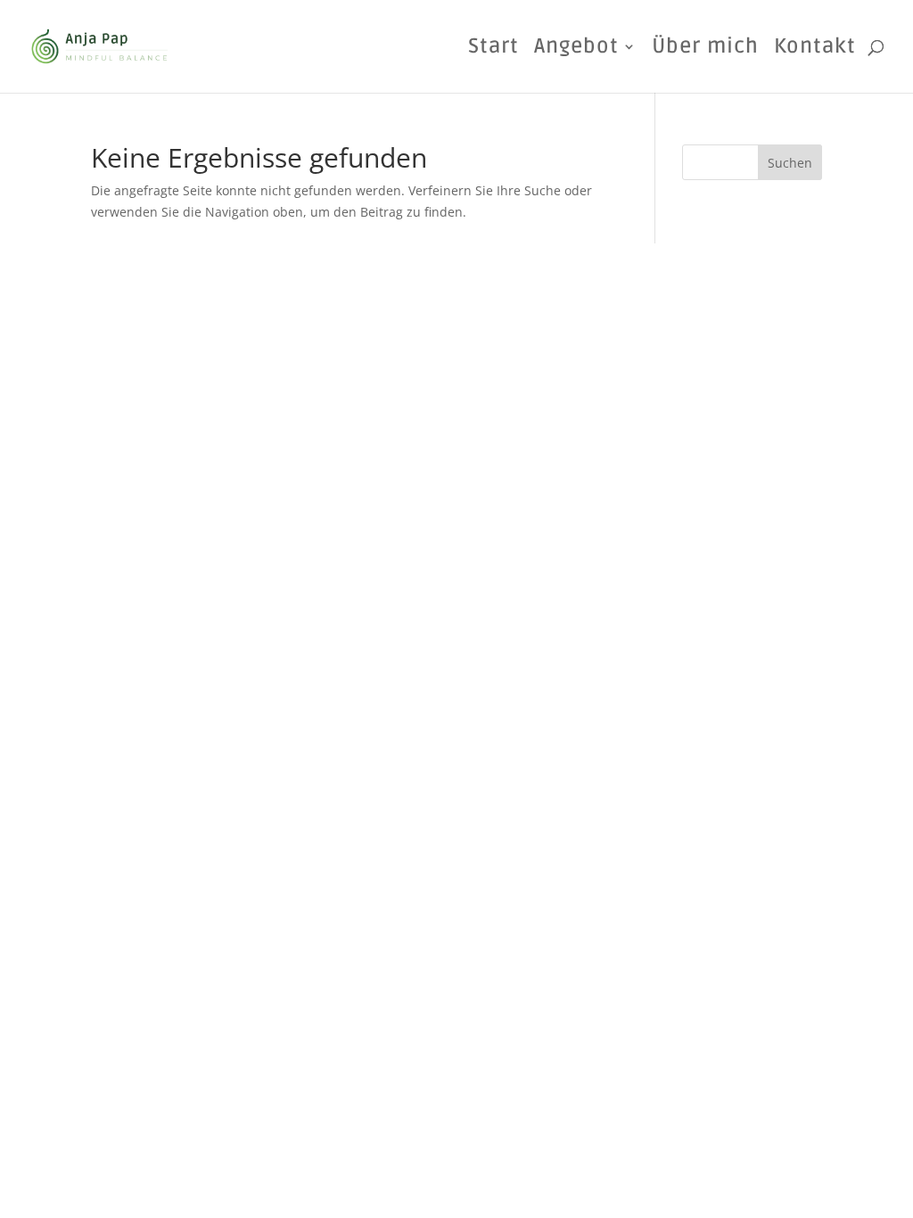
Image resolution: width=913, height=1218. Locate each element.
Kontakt (815, 49)
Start (493, 49)
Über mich (705, 49)
